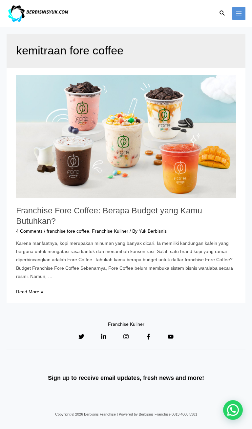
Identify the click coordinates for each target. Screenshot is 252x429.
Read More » (29, 291)
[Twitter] (81, 337)
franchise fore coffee (68, 231)
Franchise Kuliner (110, 231)
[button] (233, 410)
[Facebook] (148, 337)
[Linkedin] (104, 337)
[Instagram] (126, 337)
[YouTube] (171, 337)
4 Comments (29, 231)
